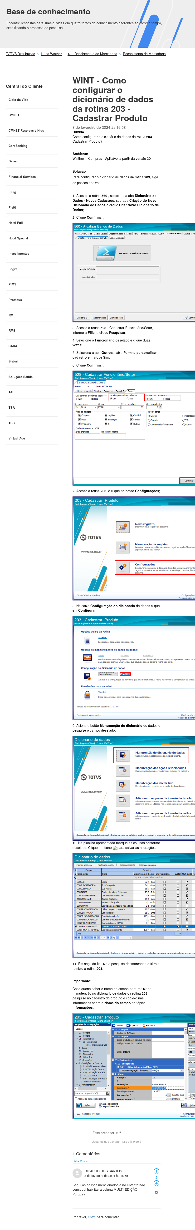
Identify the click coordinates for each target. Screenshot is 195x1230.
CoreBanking (18, 145)
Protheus (15, 299)
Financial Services (22, 176)
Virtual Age (17, 438)
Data (76, 1161)
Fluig (12, 192)
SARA (13, 346)
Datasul (14, 161)
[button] (127, 1133)
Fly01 (12, 207)
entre (92, 1216)
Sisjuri (13, 361)
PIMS (12, 284)
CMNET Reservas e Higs (26, 130)
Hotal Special (18, 238)
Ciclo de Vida (18, 99)
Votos (84, 1161)
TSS (12, 423)
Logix (13, 269)
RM (11, 315)
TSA (12, 407)
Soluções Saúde (21, 376)
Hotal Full (16, 222)
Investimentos (19, 253)
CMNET (14, 115)
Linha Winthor (51, 53)
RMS (12, 330)
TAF (11, 392)
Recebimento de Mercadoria (144, 53)
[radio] (156, 1170)
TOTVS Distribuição (20, 53)
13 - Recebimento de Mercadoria (92, 53)
